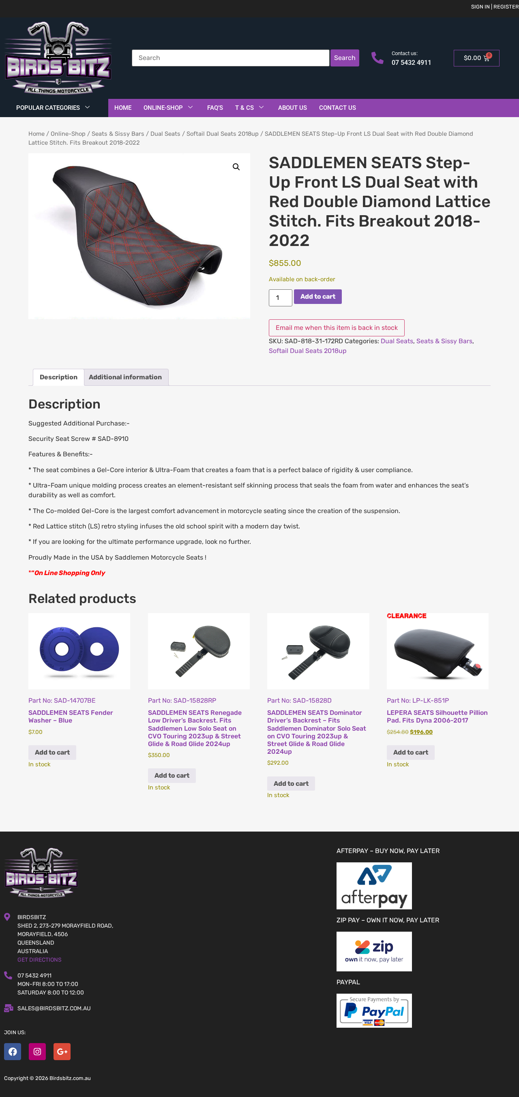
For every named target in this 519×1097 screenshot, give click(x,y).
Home (122, 107)
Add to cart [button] (52, 752)
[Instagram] (37, 1051)
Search (345, 58)
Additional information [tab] (125, 377)
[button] (236, 167)
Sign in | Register (495, 7)
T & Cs (244, 107)
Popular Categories (48, 107)
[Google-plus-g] (62, 1051)
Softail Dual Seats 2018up (223, 133)
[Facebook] (12, 1051)
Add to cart (317, 296)
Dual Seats (165, 133)
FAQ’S (215, 107)
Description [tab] (58, 377)
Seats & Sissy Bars (118, 133)
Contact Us (337, 107)
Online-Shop (163, 107)
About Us (292, 107)
